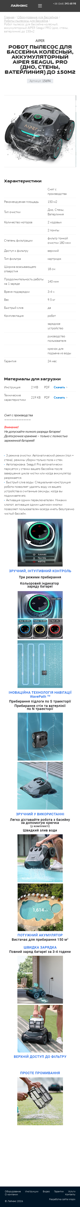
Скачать (59, 387)
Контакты (70, 1194)
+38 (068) (64, 4)
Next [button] (77, 131)
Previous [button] (3, 131)
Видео (46, 1191)
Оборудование (13, 1191)
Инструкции (31, 1191)
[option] (40, 131)
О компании (11, 1194)
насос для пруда (46, 1205)
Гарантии (59, 1191)
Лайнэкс (19, 5)
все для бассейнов (66, 1205)
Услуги (71, 1191)
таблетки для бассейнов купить (19, 1205)
